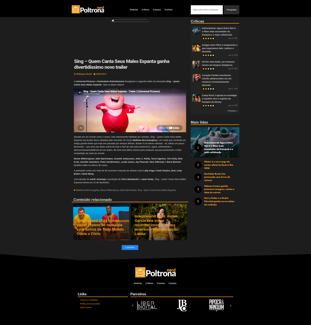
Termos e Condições (89, 300)
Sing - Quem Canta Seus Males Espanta (157, 190)
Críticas (145, 9)
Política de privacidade (90, 304)
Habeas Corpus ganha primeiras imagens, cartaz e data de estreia (219, 189)
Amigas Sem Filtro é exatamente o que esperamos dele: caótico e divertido (220, 48)
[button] (133, 305)
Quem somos (86, 307)
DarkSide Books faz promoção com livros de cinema (217, 177)
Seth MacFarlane (128, 190)
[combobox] (207, 9)
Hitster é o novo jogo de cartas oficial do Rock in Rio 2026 (218, 165)
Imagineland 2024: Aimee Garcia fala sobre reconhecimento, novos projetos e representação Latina (156, 225)
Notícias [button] (134, 9)
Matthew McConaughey (87, 190)
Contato (168, 9)
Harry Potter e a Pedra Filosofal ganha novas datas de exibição (219, 201)
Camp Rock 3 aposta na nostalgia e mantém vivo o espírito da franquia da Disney (219, 98)
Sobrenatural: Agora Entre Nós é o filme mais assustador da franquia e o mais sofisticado (219, 31)
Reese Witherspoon (109, 190)
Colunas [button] (157, 9)
